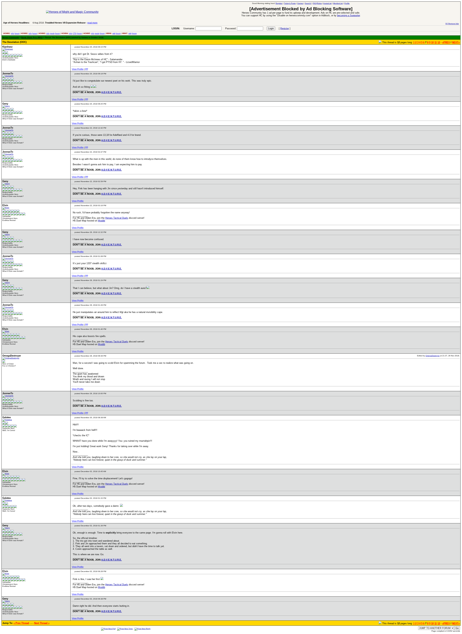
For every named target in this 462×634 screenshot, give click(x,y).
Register (284, 28)
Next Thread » (41, 623)
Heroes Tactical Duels (116, 218)
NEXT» (456, 42)
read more (92, 23)
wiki (113, 33)
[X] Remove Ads (452, 24)
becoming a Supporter (348, 15)
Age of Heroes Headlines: (16, 23)
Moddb (101, 220)
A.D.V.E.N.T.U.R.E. (111, 92)
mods (52, 33)
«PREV (446, 42)
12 (438, 42)
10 (432, 42)
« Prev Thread (21, 623)
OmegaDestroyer (433, 356)
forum (17, 33)
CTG (75, 33)
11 (435, 42)
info (12, 33)
